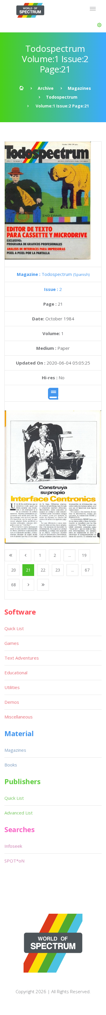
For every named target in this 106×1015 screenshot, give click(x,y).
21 (28, 570)
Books (10, 765)
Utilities (12, 687)
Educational (15, 672)
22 (43, 570)
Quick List (14, 628)
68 (13, 584)
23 (57, 570)
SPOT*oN (14, 861)
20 (13, 570)
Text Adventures (21, 658)
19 (84, 555)
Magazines (79, 88)
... (69, 555)
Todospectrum (61, 97)
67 (87, 570)
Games (11, 643)
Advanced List (18, 813)
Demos (11, 702)
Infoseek (13, 846)
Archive (46, 88)
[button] (99, 25)
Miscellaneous (18, 717)
